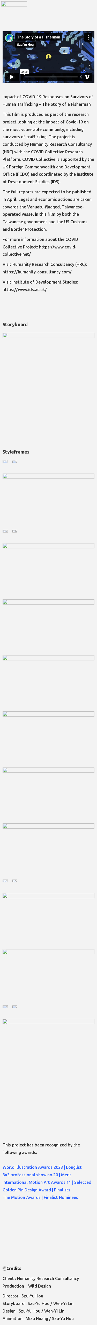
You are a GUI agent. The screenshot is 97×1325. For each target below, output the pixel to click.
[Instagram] (38, 14)
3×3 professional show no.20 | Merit (37, 1174)
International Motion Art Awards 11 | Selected (47, 1182)
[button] (89, 14)
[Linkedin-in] (65, 14)
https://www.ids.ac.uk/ (25, 289)
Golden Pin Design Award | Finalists (36, 1190)
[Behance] (47, 14)
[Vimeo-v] (56, 14)
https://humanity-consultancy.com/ (37, 272)
